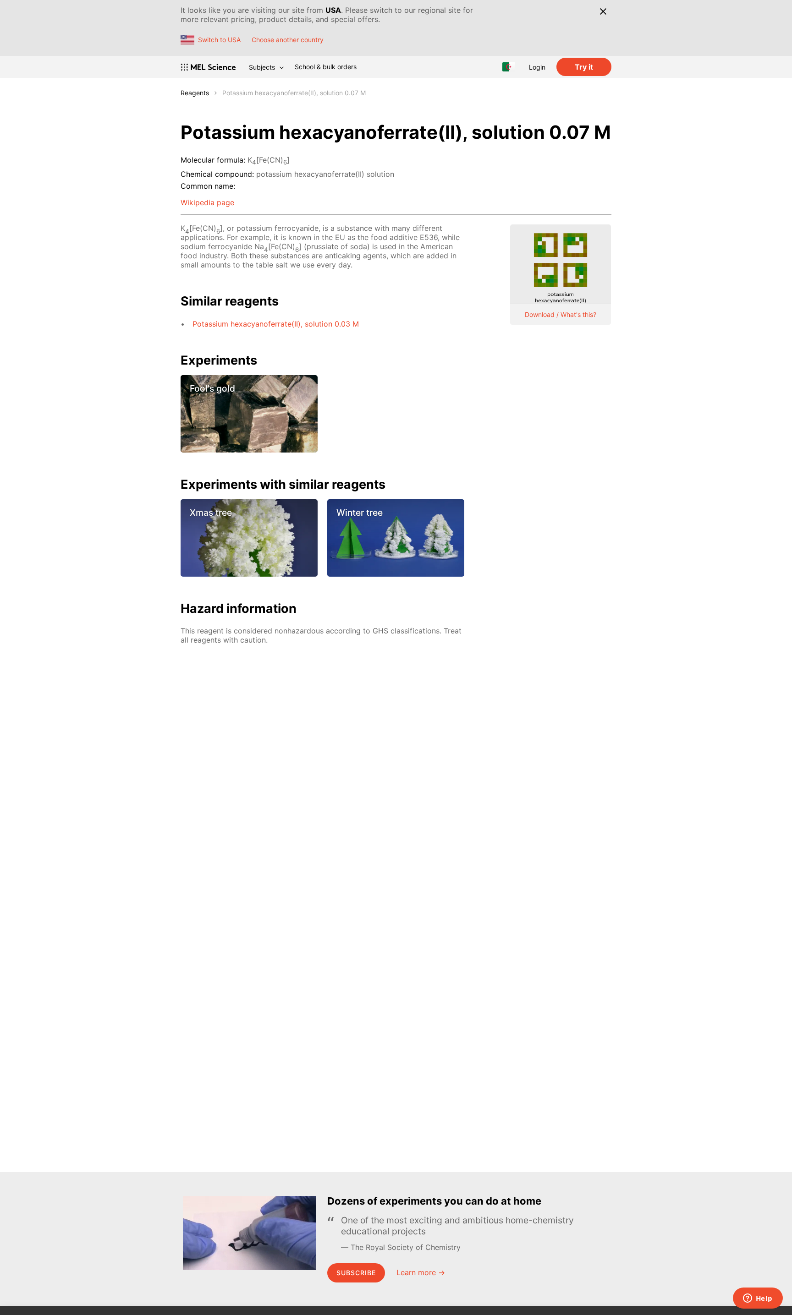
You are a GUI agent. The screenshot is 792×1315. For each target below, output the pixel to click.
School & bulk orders (326, 67)
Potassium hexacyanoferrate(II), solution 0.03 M (275, 323)
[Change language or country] (509, 67)
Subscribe (356, 1273)
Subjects (262, 67)
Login (537, 67)
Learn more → (420, 1272)
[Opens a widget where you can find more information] (757, 1299)
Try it (584, 66)
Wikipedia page (207, 202)
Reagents (195, 93)
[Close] (602, 11)
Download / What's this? (560, 314)
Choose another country (288, 40)
